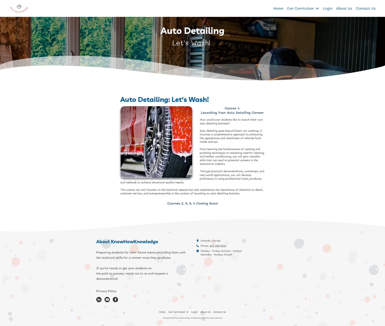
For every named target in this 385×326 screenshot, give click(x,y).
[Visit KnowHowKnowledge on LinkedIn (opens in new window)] (99, 299)
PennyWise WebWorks (214, 318)
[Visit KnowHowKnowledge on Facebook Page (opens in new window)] (115, 299)
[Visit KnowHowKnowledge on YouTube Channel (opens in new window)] (107, 299)
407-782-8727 (218, 245)
